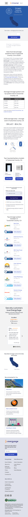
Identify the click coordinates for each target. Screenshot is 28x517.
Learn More (9, 178)
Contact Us (8, 474)
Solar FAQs (9, 389)
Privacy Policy (15, 512)
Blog (15, 468)
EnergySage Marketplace (11, 77)
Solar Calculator (18, 462)
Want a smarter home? (11, 408)
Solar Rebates (17, 470)
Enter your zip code (10, 190)
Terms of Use (7, 512)
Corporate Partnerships (8, 484)
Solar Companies (9, 482)
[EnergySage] (11, 442)
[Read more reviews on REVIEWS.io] (17, 347)
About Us (7, 464)
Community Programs (8, 488)
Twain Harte (16, 369)
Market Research (9, 491)
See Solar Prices (14, 198)
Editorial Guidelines (7, 467)
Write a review (17, 228)
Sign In (21, 3)
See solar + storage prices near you (14, 30)
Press (6, 470)
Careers (7, 472)
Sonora (6, 369)
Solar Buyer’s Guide (11, 428)
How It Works (8, 462)
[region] (14, 336)
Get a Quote (17, 231)
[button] (6, 336)
